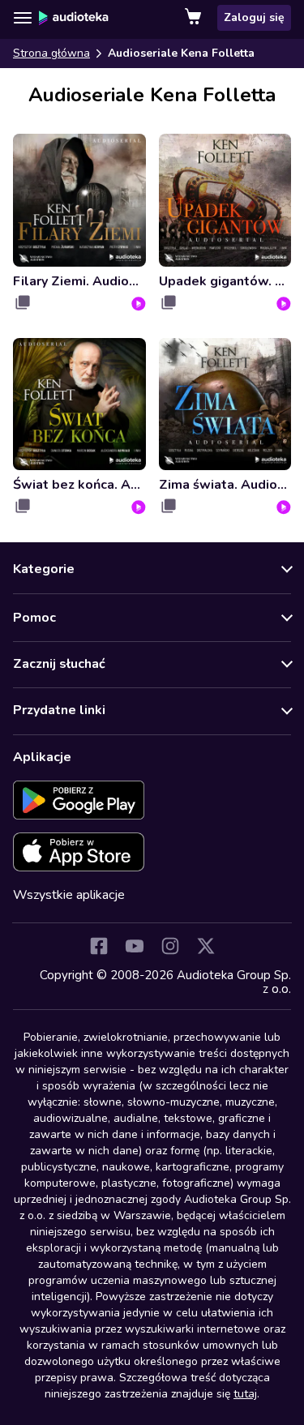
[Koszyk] (194, 18)
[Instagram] (170, 946)
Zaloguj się (254, 17)
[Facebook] (99, 946)
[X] (206, 946)
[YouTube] (134, 946)
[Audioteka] (74, 18)
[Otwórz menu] (22, 18)
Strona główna (51, 53)
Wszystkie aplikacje (69, 895)
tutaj (245, 1393)
